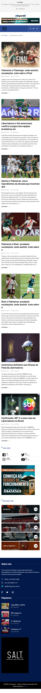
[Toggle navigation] (4, 29)
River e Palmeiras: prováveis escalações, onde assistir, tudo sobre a (20, 304)
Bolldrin (25, 686)
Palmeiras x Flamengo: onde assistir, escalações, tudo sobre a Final (20, 71)
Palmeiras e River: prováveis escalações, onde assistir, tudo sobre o (20, 247)
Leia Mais (4, 93)
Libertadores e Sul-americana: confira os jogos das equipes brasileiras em (16, 126)
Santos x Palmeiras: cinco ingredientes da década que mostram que (20, 183)
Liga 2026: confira (18, 605)
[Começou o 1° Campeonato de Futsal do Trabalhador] (5, 630)
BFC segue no (16, 613)
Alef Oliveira (6, 76)
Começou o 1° (16, 629)
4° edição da (15, 621)
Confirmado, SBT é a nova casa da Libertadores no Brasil (18, 419)
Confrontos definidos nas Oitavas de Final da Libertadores (19, 366)
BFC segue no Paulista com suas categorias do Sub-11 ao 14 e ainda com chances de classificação (20, 5)
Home (5, 35)
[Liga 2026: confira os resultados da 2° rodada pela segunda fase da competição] (5, 606)
